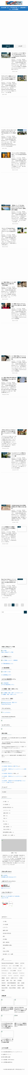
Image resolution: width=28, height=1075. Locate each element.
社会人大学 (13, 985)
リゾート (10, 975)
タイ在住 (3, 968)
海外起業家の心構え (8, 832)
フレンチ (19, 970)
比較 (18, 983)
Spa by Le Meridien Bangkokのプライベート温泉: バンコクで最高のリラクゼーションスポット (14, 747)
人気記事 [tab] (20, 46)
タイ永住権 (6, 804)
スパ (10, 965)
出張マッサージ (14, 978)
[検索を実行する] (25, 612)
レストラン (6, 810)
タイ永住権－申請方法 (7, 766)
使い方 (7, 978)
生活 (5, 818)
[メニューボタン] (2, 3)
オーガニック (4, 965)
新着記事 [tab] (8, 46)
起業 (23, 987)
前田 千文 (15, 766)
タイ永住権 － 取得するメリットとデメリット (12, 769)
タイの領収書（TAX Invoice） (8, 1059)
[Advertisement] (14, 27)
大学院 (20, 978)
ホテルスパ (15, 973)
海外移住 (3, 985)
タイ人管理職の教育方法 (6, 1062)
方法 (11, 980)
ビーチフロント (5, 970)
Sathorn (17, 963)
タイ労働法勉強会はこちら (7, 663)
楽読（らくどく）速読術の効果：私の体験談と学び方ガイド (14, 756)
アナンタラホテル (6, 712)
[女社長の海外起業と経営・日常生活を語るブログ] (14, 3)
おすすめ (22, 963)
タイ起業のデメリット (6, 1054)
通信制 (3, 990)
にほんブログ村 (4, 897)
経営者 (19, 987)
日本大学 (3, 983)
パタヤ (20, 968)
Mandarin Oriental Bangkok (7, 963)
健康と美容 (6, 813)
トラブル (9, 968)
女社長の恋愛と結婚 (5, 1057)
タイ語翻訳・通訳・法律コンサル (8, 694)
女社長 (3, 980)
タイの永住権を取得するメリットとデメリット (11, 1051)
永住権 (22, 983)
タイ (21, 965)
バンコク (15, 968)
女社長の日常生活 (8, 807)
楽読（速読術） (7, 826)
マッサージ (21, 973)
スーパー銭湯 (16, 965)
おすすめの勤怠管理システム (7, 684)
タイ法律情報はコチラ (6, 674)
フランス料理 (13, 970)
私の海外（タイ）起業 (9, 835)
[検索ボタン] (25, 3)
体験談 (3, 978)
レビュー (22, 975)
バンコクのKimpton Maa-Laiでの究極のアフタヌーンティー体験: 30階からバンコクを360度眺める (13, 751)
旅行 (5, 815)
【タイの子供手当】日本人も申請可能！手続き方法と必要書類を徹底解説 (14, 743)
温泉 (8, 985)
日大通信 (6, 824)
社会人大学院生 (12, 987)
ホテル (9, 973)
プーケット (4, 973)
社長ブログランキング (5, 888)
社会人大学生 (20, 985)
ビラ (24, 968)
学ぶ (5, 821)
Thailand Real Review (6, 704)
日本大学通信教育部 (11, 983)
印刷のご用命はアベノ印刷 (7, 652)
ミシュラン (4, 975)
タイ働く (6, 801)
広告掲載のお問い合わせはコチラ (8, 877)
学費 (7, 980)
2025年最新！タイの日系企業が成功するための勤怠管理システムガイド (14, 738)
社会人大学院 (7, 829)
